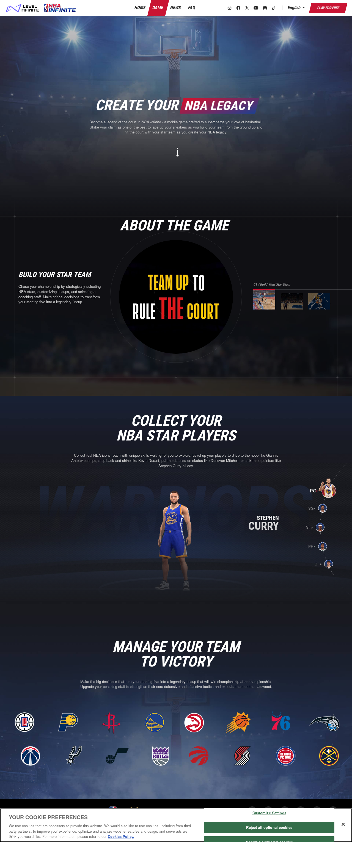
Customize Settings (269, 812)
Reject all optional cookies (269, 827)
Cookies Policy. (121, 836)
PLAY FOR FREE (328, 8)
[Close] (343, 824)
